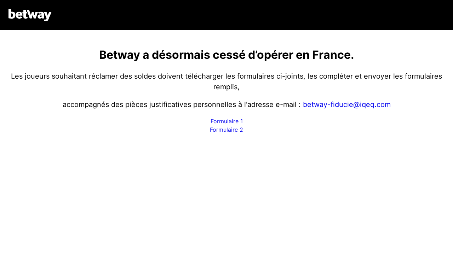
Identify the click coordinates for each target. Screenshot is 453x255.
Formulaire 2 (226, 129)
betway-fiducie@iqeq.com (347, 104)
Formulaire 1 (227, 121)
